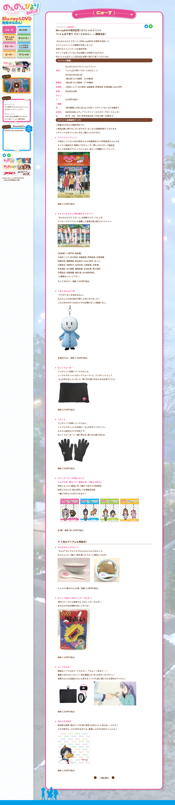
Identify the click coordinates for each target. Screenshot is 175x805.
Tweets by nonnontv (14, 130)
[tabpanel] (17, 66)
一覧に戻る (104, 777)
